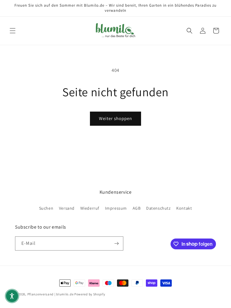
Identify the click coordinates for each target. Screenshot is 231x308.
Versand (67, 208)
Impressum (116, 208)
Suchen (46, 208)
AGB (137, 208)
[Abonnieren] (116, 243)
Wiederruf (89, 208)
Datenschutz (158, 208)
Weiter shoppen (115, 118)
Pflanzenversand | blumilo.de (50, 294)
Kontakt (184, 208)
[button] (12, 30)
